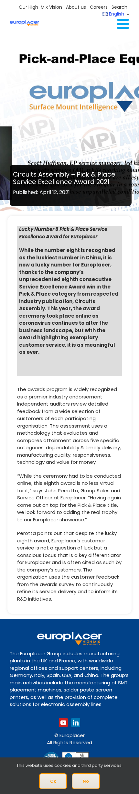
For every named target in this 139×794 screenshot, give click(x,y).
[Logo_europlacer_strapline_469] (24, 22)
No (86, 781)
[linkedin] (75, 722)
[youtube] (63, 722)
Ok (53, 781)
